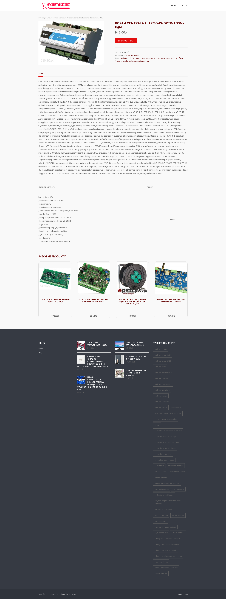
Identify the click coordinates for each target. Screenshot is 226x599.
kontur (157, 425)
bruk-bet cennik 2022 (127, 58)
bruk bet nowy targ (162, 390)
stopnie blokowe (161, 562)
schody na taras (178, 532)
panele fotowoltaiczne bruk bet (167, 483)
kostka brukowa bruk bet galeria (136, 61)
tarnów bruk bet (161, 573)
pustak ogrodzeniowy (163, 509)
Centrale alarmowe (59, 18)
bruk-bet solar (160, 366)
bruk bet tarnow (161, 407)
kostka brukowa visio (163, 454)
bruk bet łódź (176, 407)
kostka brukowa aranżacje (165, 436)
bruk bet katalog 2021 (163, 384)
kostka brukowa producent (165, 448)
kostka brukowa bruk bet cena (167, 442)
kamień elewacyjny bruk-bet (166, 419)
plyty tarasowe (178, 489)
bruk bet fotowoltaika (163, 372)
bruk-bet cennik (161, 349)
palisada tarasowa (177, 471)
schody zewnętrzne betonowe (167, 544)
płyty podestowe (161, 532)
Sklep (174, 5)
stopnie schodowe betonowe (166, 568)
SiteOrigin (72, 594)
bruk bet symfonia (162, 401)
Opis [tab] (40, 73)
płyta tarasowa (160, 521)
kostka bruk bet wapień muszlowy (168, 431)
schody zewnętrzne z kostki (166, 550)
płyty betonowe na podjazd (165, 527)
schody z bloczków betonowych (167, 538)
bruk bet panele (161, 396)
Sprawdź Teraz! (126, 41)
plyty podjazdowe (162, 489)
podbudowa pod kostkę (164, 495)
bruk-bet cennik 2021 (163, 355)
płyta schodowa (178, 515)
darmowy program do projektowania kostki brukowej (157, 58)
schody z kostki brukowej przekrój (168, 556)
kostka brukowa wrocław (164, 460)
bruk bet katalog (161, 378)
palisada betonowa (175, 466)
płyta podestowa (161, 515)
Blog (185, 5)
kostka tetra (159, 466)
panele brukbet (161, 477)
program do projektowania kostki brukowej (168, 502)
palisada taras (160, 471)
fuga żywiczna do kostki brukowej (168, 413)
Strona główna (44, 18)
